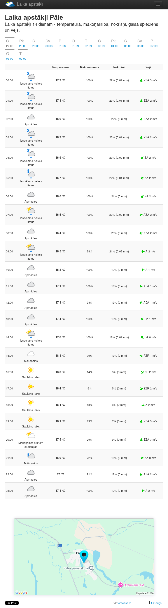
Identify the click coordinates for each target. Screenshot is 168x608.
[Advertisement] (84, 509)
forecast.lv (124, 603)
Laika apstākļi (30, 4)
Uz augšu (157, 603)
